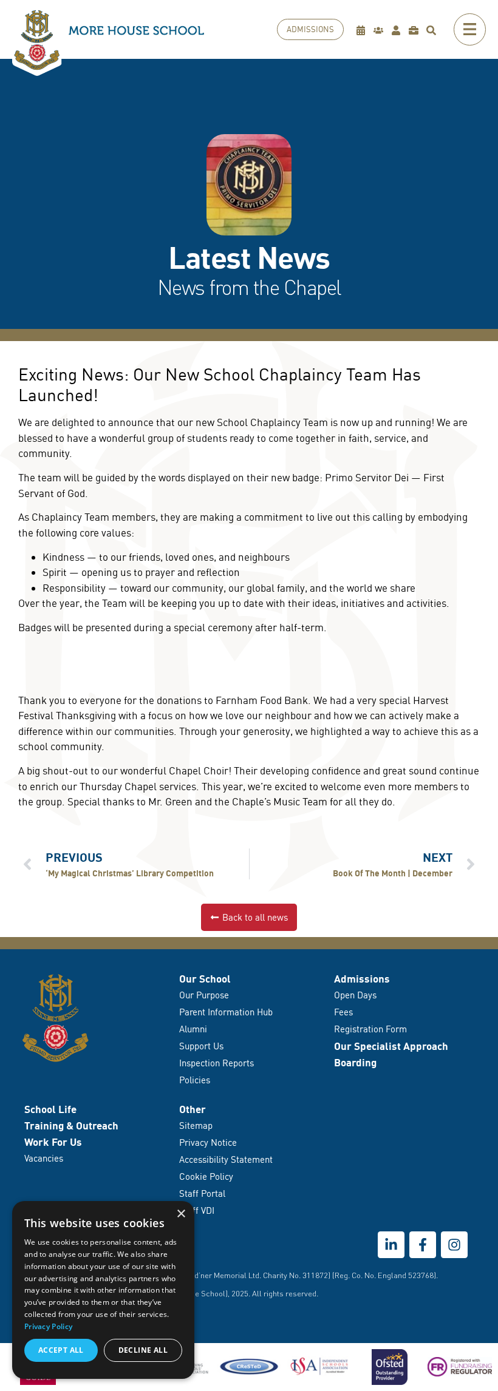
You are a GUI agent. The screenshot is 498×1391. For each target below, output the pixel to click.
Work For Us (53, 1141)
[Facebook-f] (422, 1244)
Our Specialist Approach (391, 1046)
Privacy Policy (48, 1326)
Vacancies (43, 1158)
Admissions (362, 978)
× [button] (180, 1214)
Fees (343, 1012)
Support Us (201, 1046)
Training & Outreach (71, 1125)
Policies (194, 1080)
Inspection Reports (216, 1063)
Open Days (355, 995)
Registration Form (370, 1029)
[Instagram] (454, 1244)
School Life (50, 1109)
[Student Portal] (398, 30)
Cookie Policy (206, 1176)
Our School (205, 978)
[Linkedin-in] (391, 1244)
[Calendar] (363, 30)
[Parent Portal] (381, 30)
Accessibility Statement (226, 1159)
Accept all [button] (61, 1350)
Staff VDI (196, 1210)
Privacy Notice (208, 1142)
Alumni (193, 1029)
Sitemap (196, 1125)
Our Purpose (204, 995)
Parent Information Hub (226, 1012)
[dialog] (103, 1290)
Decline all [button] (143, 1350)
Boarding (355, 1062)
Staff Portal (202, 1193)
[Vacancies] (416, 30)
